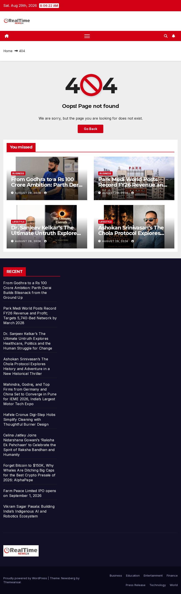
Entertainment (153, 575)
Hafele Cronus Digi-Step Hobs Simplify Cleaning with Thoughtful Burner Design (29, 419)
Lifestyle (18, 221)
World (174, 585)
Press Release (135, 585)
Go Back (90, 129)
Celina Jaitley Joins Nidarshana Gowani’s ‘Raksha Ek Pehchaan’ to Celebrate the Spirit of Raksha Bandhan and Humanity (29, 445)
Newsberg (68, 578)
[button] (166, 36)
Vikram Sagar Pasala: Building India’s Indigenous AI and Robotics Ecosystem (29, 511)
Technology (157, 585)
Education (133, 575)
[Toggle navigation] (87, 36)
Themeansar (12, 582)
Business (18, 173)
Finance (172, 575)
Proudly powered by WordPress (25, 578)
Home (8, 51)
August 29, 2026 (28, 192)
